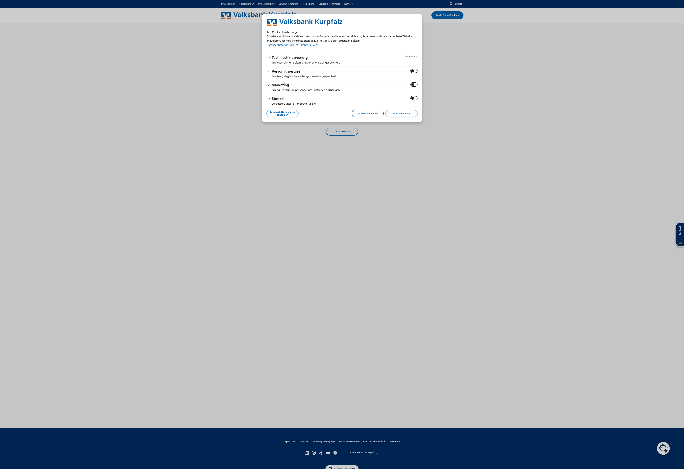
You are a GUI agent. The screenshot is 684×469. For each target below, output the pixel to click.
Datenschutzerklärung (280, 45)
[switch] (414, 71)
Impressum (307, 45)
